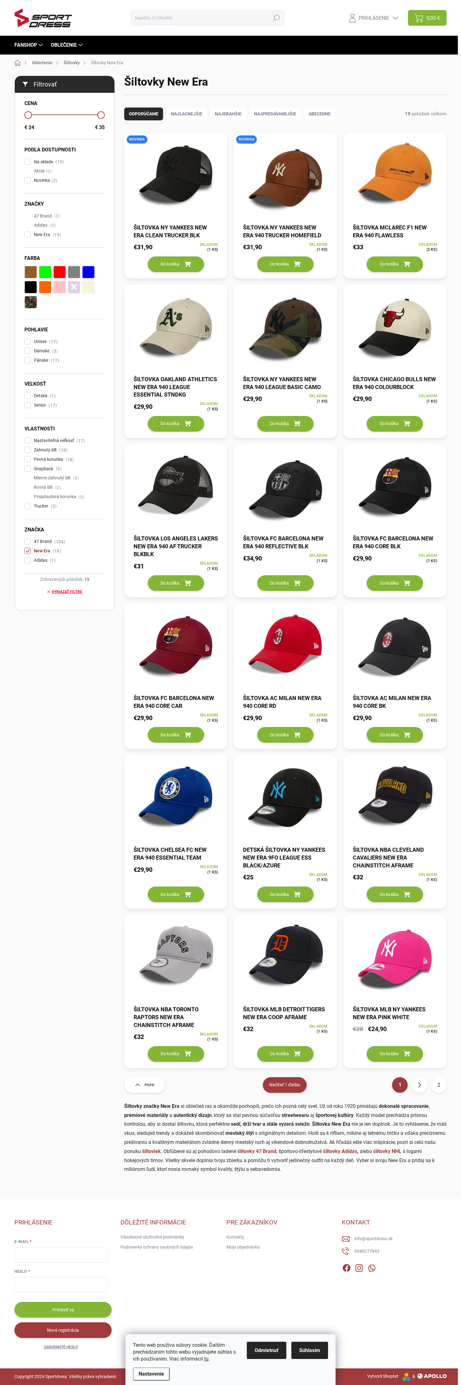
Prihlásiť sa (63, 1309)
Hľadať (276, 17)
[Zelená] (45, 272)
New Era (46, 234)
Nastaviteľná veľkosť (58, 440)
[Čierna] (30, 287)
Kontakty (235, 1237)
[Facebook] (346, 1267)
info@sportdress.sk (373, 1238)
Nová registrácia (63, 1330)
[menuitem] (29, 45)
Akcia (42, 171)
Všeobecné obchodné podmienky (152, 1237)
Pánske (45, 360)
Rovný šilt (46, 487)
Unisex (45, 341)
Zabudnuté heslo (61, 1347)
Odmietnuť (266, 1350)
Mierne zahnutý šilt (55, 478)
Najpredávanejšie (275, 113)
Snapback (47, 468)
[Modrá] (88, 272)
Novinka (45, 180)
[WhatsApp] (371, 1267)
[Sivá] (74, 272)
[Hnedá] (30, 272)
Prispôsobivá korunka (58, 496)
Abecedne (320, 113)
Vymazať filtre (67, 592)
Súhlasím (309, 1350)
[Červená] (59, 272)
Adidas (44, 225)
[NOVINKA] (176, 177)
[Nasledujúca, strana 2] (419, 1085)
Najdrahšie (228, 113)
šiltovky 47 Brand (256, 1151)
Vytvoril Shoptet (382, 1376)
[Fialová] (74, 287)
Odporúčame (143, 113)
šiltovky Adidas (340, 1151)
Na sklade (48, 162)
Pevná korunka (53, 459)
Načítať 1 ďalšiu (284, 1084)
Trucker (44, 506)
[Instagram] (359, 1267)
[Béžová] (88, 287)
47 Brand (46, 216)
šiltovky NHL (387, 1151)
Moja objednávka (243, 1247)
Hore (149, 1084)
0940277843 (366, 1251)
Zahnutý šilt (50, 450)
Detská (44, 395)
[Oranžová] (45, 287)
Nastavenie (151, 1374)
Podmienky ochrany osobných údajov (156, 1247)
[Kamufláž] (30, 302)
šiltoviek (151, 1151)
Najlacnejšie (186, 113)
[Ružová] (59, 287)
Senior (44, 405)
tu (206, 1359)
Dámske (45, 351)
